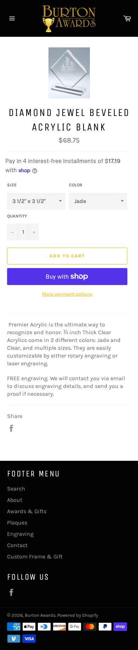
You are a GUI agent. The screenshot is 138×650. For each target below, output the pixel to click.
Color (75, 184)
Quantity (17, 216)
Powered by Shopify (77, 615)
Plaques (17, 522)
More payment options (67, 294)
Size (12, 184)
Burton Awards (40, 615)
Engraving (20, 533)
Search (16, 488)
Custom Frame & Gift (35, 556)
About (14, 500)
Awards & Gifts (26, 511)
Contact (17, 545)
